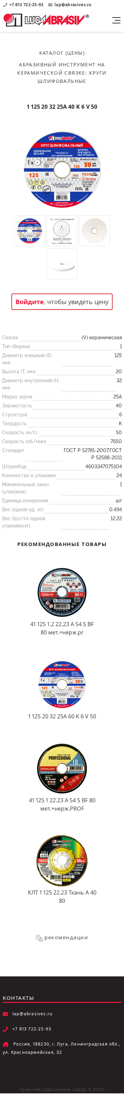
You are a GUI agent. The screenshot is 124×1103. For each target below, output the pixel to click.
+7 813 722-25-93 (27, 5)
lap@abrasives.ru (73, 5)
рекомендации (66, 937)
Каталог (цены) (62, 53)
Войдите (30, 302)
